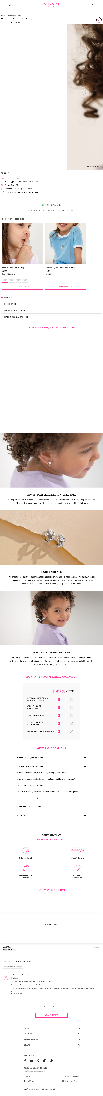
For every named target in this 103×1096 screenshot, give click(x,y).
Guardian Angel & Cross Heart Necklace (60, 268)
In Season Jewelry (34, 1089)
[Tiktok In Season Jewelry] (51, 1061)
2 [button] (48, 1006)
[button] (5, 22)
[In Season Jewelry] (51, 5)
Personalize (65, 287)
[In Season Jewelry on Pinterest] (38, 1061)
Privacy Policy (28, 1076)
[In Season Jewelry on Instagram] (44, 1061)
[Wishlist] (93, 5)
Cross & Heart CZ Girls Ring (13, 268)
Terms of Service (29, 1081)
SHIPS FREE (34, 211)
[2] (5, 280)
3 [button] (53, 1006)
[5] (25, 280)
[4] (18, 280)
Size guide (11, 274)
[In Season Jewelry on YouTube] (31, 1061)
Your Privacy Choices (72, 1081)
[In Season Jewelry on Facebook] (25, 1061)
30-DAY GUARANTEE (67, 211)
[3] (12, 280)
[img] (7, 957)
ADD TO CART (22, 287)
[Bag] (99, 4)
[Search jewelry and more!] (10, 5)
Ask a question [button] (51, 1015)
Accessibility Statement (71, 1076)
